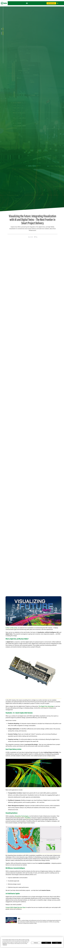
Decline (46, 942)
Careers (1, 33)
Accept (57, 942)
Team (1, 29)
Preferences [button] (5, 944)
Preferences (36, 942)
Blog (36, 236)
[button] (27, 3)
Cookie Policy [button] (4, 943)
